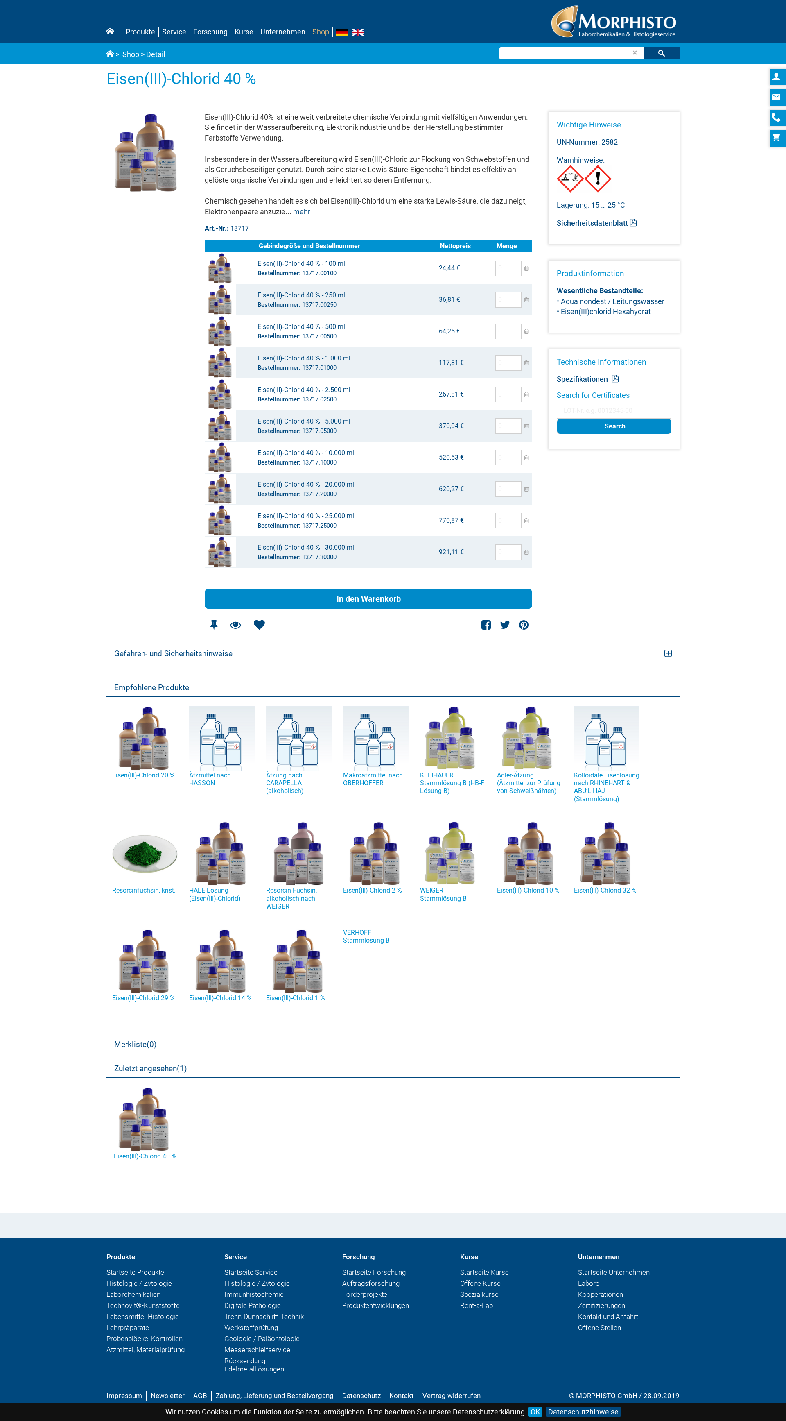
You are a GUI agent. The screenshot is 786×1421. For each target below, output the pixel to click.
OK (535, 1411)
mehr (301, 211)
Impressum (124, 1396)
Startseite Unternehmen (614, 1272)
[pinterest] (523, 624)
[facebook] (486, 624)
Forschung (210, 31)
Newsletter (168, 1396)
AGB (200, 1396)
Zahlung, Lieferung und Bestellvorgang (275, 1396)
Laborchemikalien (133, 1294)
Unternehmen (282, 31)
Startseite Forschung (374, 1272)
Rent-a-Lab (476, 1305)
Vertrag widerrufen (451, 1396)
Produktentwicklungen (375, 1305)
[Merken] (214, 624)
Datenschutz (361, 1396)
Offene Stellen (599, 1328)
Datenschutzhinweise (583, 1411)
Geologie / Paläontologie (262, 1339)
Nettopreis (455, 246)
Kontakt (401, 1396)
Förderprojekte (364, 1294)
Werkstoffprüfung (251, 1328)
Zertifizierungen (601, 1305)
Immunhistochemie (254, 1294)
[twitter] (505, 624)
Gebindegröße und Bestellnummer (309, 246)
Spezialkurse (479, 1294)
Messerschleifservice (257, 1350)
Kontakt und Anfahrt (608, 1316)
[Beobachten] (235, 624)
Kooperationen (600, 1294)
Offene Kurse (480, 1283)
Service (174, 31)
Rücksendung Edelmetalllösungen (254, 1365)
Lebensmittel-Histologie (142, 1316)
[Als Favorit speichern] (259, 624)
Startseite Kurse (484, 1272)
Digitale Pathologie (252, 1305)
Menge (507, 246)
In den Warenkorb (369, 599)
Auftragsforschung (371, 1283)
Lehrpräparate (127, 1328)
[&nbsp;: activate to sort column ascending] (231, 246)
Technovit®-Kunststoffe (143, 1305)
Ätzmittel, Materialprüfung (145, 1350)
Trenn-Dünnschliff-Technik (264, 1316)
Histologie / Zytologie (139, 1283)
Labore (588, 1283)
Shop (320, 31)
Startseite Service (251, 1272)
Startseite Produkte (135, 1272)
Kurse (244, 31)
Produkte (140, 31)
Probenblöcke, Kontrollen (144, 1339)
